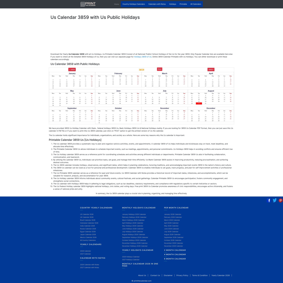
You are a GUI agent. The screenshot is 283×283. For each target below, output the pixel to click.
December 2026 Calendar (173, 246)
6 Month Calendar (175, 259)
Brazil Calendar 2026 (87, 220)
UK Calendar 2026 (86, 217)
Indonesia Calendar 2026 (89, 223)
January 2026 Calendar (172, 214)
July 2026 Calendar (171, 231)
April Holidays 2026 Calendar (132, 223)
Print (159, 69)
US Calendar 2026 (86, 214)
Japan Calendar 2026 (88, 234)
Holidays (172, 4)
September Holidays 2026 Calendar (135, 237)
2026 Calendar (85, 251)
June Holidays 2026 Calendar (132, 229)
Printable (183, 4)
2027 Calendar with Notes (89, 267)
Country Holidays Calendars (134, 4)
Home (117, 4)
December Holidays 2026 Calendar (134, 246)
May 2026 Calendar (171, 226)
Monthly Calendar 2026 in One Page (140, 265)
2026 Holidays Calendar (131, 257)
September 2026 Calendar (173, 237)
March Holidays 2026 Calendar (133, 220)
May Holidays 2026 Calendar (132, 226)
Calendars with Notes (157, 4)
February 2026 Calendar (173, 217)
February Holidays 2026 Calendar (134, 217)
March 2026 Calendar (172, 220)
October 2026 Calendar (172, 240)
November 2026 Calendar (173, 243)
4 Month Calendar (175, 254)
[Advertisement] (13, 69)
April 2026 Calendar (171, 223)
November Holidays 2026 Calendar (135, 243)
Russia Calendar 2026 (88, 229)
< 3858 (72, 69)
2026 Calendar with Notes (89, 264)
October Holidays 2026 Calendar (134, 240)
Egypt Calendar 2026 (88, 231)
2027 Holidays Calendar (130, 260)
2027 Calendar (85, 254)
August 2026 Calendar (172, 234)
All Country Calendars (88, 240)
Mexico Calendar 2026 (88, 237)
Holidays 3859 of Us (142, 57)
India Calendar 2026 (87, 226)
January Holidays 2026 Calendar (134, 214)
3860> (210, 69)
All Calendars (195, 4)
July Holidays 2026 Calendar (132, 231)
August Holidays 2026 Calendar (133, 234)
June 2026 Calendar (171, 229)
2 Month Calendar (175, 250)
